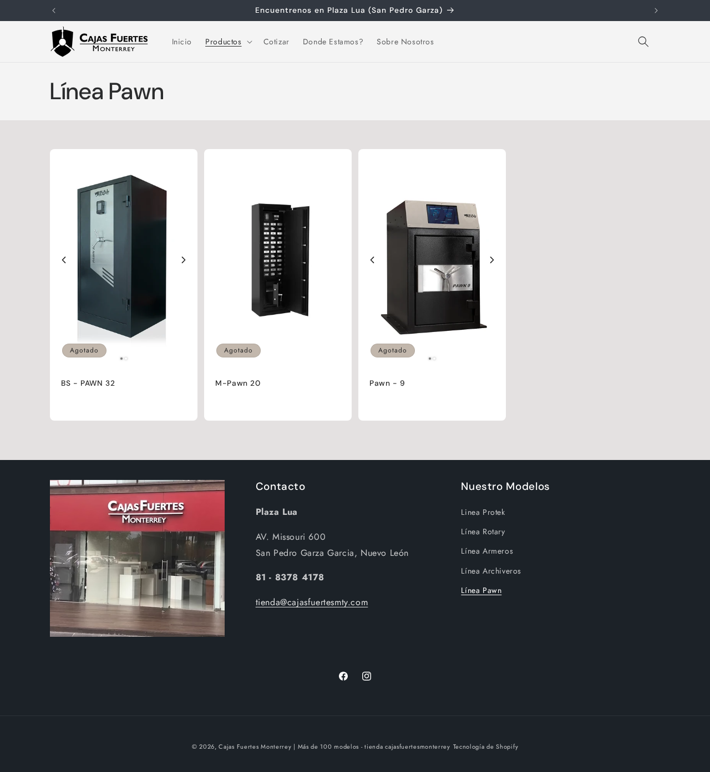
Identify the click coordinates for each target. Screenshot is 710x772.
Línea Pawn (481, 590)
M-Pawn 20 (238, 383)
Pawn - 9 (387, 383)
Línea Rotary (483, 531)
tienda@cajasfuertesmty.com (312, 602)
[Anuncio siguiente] (656, 10)
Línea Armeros (487, 550)
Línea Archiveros (491, 570)
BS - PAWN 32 (88, 383)
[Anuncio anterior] (54, 10)
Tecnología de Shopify (486, 746)
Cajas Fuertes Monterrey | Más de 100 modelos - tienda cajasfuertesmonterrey (334, 746)
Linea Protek (483, 512)
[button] (227, 41)
